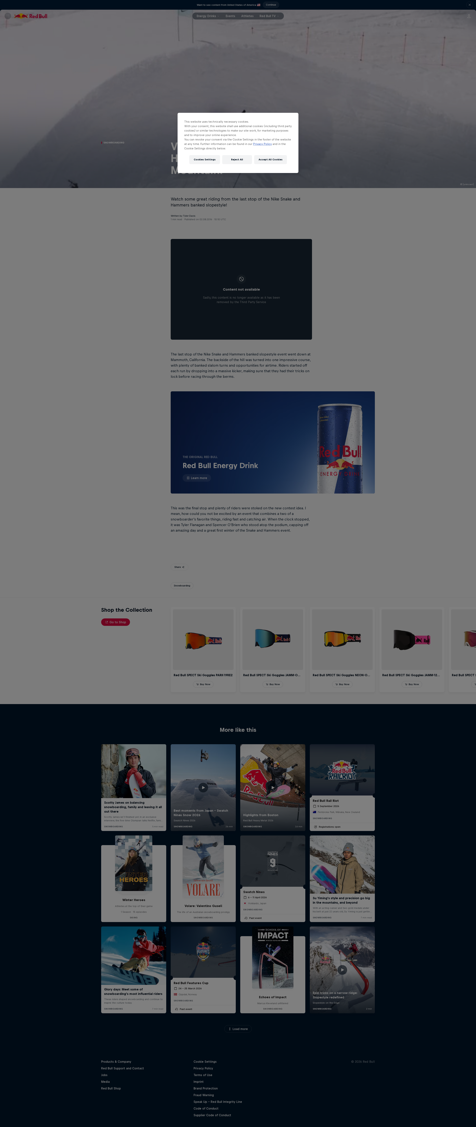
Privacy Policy (262, 143)
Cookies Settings (205, 159)
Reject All (237, 159)
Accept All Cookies (270, 159)
